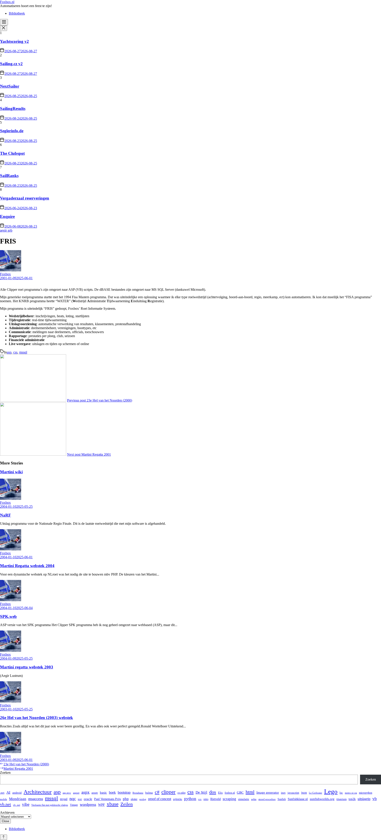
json (304, 792)
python (190, 798)
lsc (341, 792)
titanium (341, 799)
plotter (134, 799)
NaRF (5, 515)
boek (112, 792)
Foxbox (5, 274)
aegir (4, 230)
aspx (85, 792)
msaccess (35, 799)
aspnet (76, 793)
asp (9, 352)
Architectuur (38, 792)
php (126, 799)
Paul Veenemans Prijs (107, 799)
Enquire (7, 216)
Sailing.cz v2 (11, 63)
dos (212, 792)
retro (206, 799)
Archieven (7, 812)
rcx (200, 799)
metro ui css (351, 793)
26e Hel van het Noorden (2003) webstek (36, 717)
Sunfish (282, 799)
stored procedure (267, 799)
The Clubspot (12, 153)
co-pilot (181, 792)
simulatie (243, 799)
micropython (365, 792)
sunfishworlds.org (322, 799)
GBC (240, 792)
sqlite (253, 799)
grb (10, 230)
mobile (3, 799)
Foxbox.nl (7, 2)
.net (2, 792)
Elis (220, 792)
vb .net (16, 805)
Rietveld (215, 799)
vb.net (5, 804)
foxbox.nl (230, 792)
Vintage (74, 804)
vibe (25, 804)
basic (103, 792)
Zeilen (126, 804)
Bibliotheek (17, 13)
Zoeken (5, 772)
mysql (63, 799)
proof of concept (159, 799)
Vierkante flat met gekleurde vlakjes (49, 805)
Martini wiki (11, 472)
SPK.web (8, 616)
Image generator (267, 792)
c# (157, 792)
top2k (352, 799)
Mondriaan (17, 799)
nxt (80, 799)
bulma (149, 792)
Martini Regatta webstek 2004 (27, 565)
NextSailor (9, 86)
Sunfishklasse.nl (298, 799)
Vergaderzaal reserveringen (24, 198)
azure (95, 792)
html (250, 792)
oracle (88, 799)
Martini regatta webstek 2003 (26, 667)
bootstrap (124, 792)
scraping (229, 799)
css (15, 352)
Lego (331, 791)
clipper (168, 792)
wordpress (88, 804)
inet (283, 792)
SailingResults (12, 108)
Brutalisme (138, 793)
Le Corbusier (315, 793)
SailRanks (9, 175)
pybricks (177, 799)
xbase (112, 804)
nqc (72, 798)
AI (8, 792)
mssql (23, 352)
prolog (142, 799)
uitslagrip (364, 799)
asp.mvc (67, 793)
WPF (101, 804)
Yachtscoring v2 (14, 41)
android (17, 792)
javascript (293, 792)
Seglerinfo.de (11, 130)
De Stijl (201, 792)
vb (374, 798)
